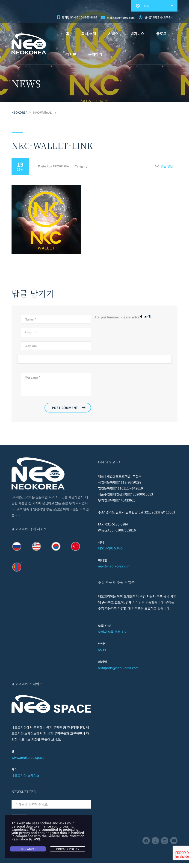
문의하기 (95, 54)
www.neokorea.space (28, 757)
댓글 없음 (167, 166)
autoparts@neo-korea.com (118, 667)
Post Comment (65, 407)
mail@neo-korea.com (114, 566)
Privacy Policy (67, 849)
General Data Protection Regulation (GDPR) (48, 837)
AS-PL (102, 649)
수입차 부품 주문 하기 (113, 631)
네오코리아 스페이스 (25, 775)
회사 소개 (88, 33)
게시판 (71, 54)
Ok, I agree (28, 849)
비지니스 (137, 33)
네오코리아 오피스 (110, 548)
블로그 (161, 33)
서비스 (113, 33)
